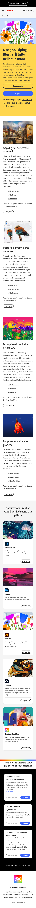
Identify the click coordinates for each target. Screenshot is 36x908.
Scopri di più (26, 561)
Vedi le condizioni (11, 817)
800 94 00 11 (26, 865)
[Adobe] (10, 10)
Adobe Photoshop (13, 191)
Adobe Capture (12, 199)
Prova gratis (18, 86)
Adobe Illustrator (13, 293)
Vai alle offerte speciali (18, 4)
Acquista (18, 93)
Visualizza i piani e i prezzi (18, 902)
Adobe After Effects (14, 481)
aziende (21, 102)
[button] (24, 10)
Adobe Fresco (12, 195)
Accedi (30, 10)
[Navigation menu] (3, 10)
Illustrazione (6, 16)
